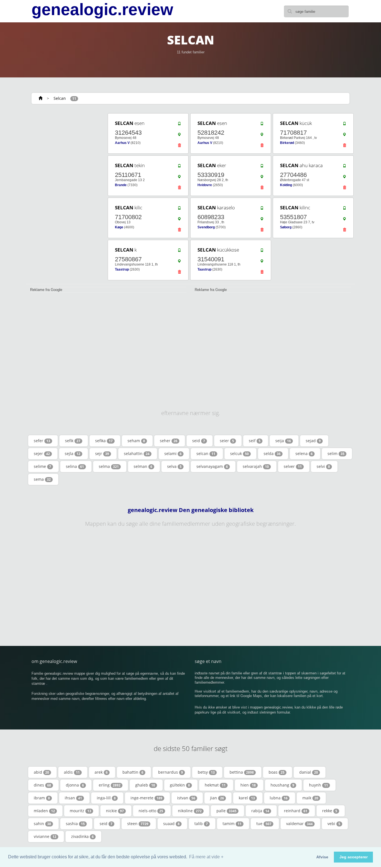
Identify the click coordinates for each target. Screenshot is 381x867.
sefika (104, 440)
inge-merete (146, 797)
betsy (206, 772)
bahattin (132, 772)
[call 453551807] (344, 209)
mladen (44, 810)
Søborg (285, 227)
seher (168, 440)
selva (174, 466)
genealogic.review (102, 9)
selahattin (136, 453)
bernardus (170, 772)
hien (248, 785)
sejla (72, 453)
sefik (72, 440)
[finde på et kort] (179, 135)
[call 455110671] (179, 167)
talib (201, 823)
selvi (323, 466)
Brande (121, 185)
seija (283, 440)
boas (276, 772)
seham (136, 440)
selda (272, 453)
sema (42, 479)
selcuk (239, 453)
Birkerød (287, 143)
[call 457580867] (179, 251)
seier (227, 440)
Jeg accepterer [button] (353, 857)
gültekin (180, 785)
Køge (119, 227)
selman (143, 466)
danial (308, 772)
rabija (260, 810)
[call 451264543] (179, 125)
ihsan (73, 797)
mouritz (80, 810)
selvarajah (256, 466)
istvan (186, 797)
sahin (42, 823)
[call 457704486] (344, 167)
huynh (318, 785)
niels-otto (151, 810)
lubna (279, 797)
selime (42, 466)
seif (255, 440)
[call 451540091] (262, 251)
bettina (242, 772)
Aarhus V (122, 143)
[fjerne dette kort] (179, 146)
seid (198, 440)
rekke (329, 810)
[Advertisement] (65, 196)
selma (109, 466)
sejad (313, 440)
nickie (115, 810)
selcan (205, 453)
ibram (42, 797)
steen (137, 823)
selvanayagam (212, 466)
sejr (102, 453)
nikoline (190, 810)
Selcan (60, 98)
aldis (72, 772)
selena (304, 453)
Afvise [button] (322, 857)
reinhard (295, 810)
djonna (75, 785)
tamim (232, 823)
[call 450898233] (262, 209)
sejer (42, 453)
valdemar (299, 823)
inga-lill (106, 797)
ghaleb (145, 785)
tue (263, 823)
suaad (171, 823)
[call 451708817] (344, 125)
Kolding (286, 185)
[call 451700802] (179, 209)
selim (335, 453)
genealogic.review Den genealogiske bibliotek (191, 510)
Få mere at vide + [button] (206, 856)
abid (41, 772)
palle (226, 810)
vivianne (45, 836)
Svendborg (206, 227)
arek (101, 772)
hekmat (215, 785)
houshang (282, 785)
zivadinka (82, 836)
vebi (333, 823)
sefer (42, 440)
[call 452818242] (262, 125)
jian (217, 797)
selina (75, 466)
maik (310, 797)
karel (247, 797)
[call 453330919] (262, 167)
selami (173, 453)
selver (293, 466)
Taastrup (122, 269)
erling (109, 785)
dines (42, 785)
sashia (75, 823)
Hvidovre (204, 185)
